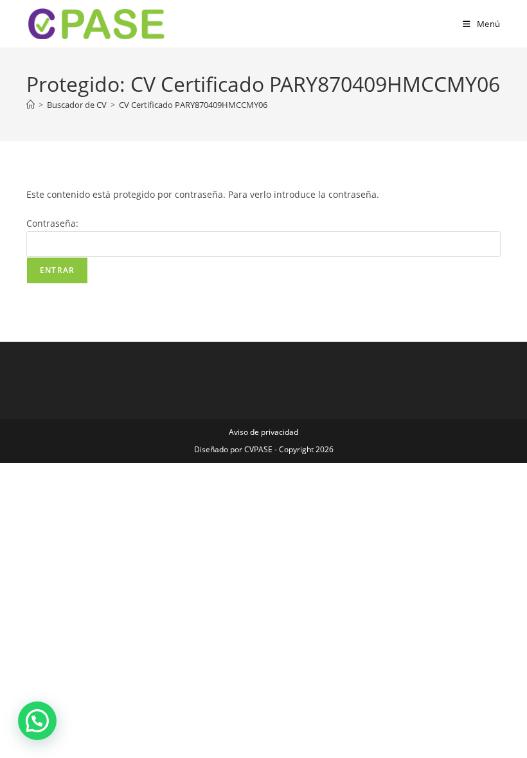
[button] (37, 720)
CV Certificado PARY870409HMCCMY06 (193, 104)
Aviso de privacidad (263, 432)
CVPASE (258, 449)
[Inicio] (30, 104)
